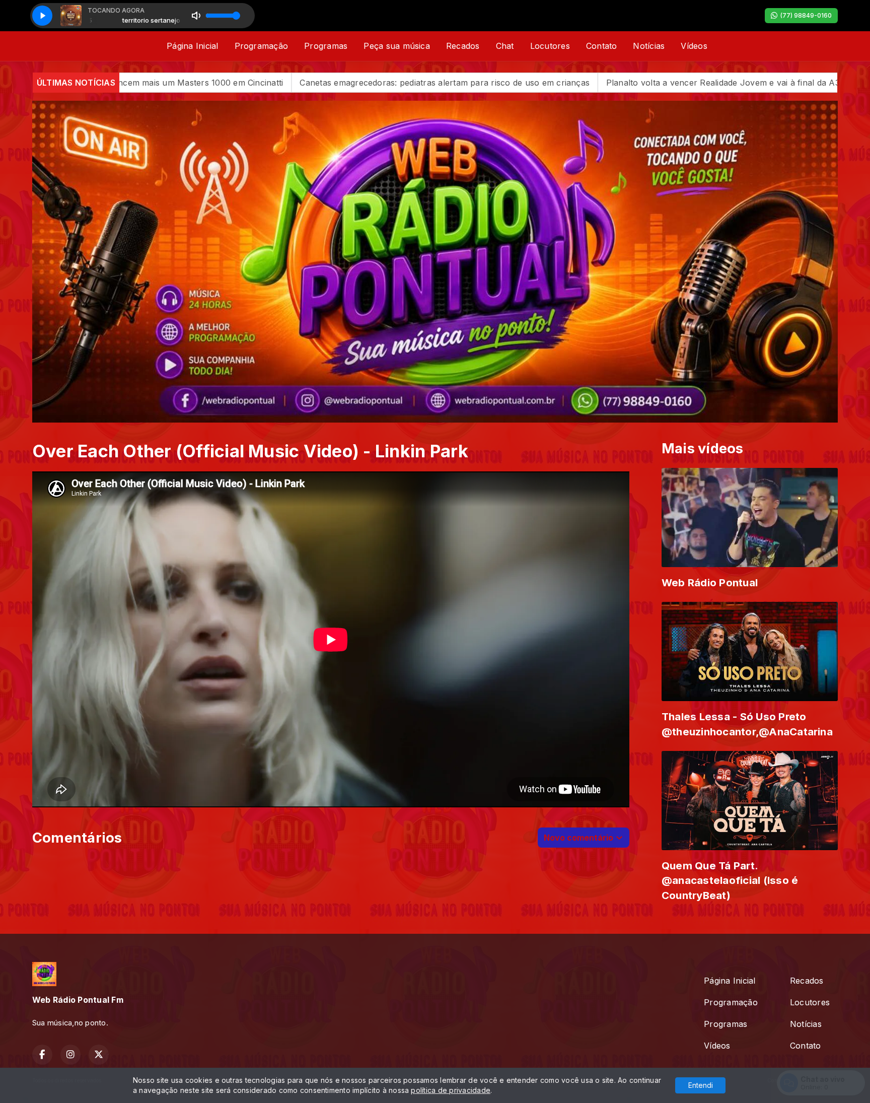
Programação (261, 46)
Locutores (550, 46)
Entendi (700, 1085)
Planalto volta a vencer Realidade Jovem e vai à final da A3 (551, 83)
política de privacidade (450, 1090)
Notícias (649, 46)
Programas (325, 46)
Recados (463, 46)
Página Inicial (192, 46)
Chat (505, 46)
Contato (601, 46)
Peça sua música (397, 46)
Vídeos (694, 46)
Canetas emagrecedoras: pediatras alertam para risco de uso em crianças (273, 83)
